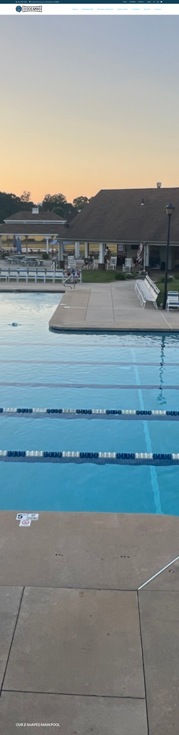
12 (100, 733)
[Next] (173, 375)
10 (96, 733)
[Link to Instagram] (157, 2)
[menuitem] (125, 1)
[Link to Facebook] (154, 2)
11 (98, 733)
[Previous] (5, 375)
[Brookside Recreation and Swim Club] (29, 9)
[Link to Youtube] (161, 2)
